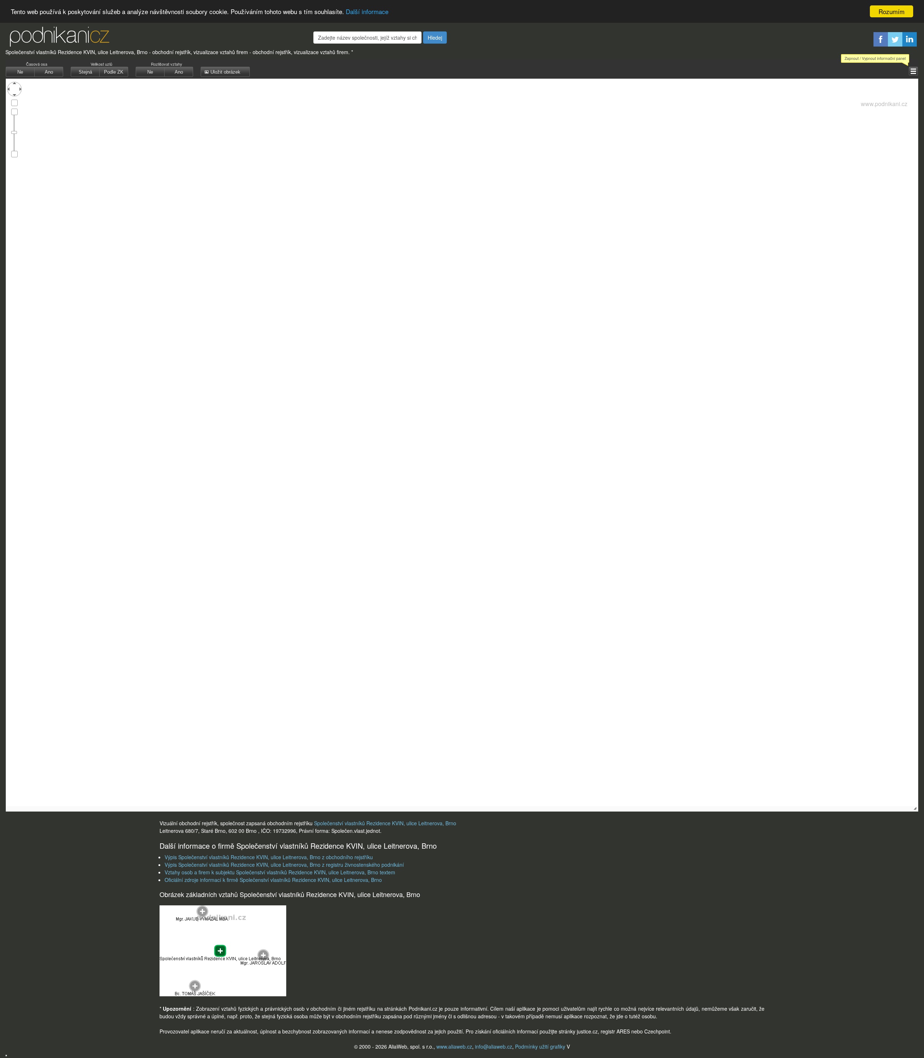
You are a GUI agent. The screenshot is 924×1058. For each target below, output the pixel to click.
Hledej (435, 37)
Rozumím (892, 11)
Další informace (367, 11)
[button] (913, 71)
